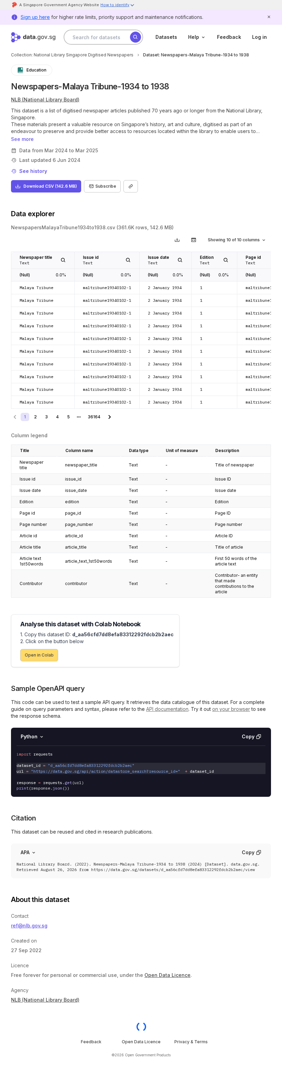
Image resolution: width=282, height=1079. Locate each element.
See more (22, 139)
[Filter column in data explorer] (63, 260)
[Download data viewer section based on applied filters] (177, 240)
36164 (94, 416)
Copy (248, 736)
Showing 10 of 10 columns (234, 239)
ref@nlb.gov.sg (29, 925)
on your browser (231, 709)
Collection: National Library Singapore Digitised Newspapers (72, 54)
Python (29, 736)
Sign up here (35, 17)
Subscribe (105, 186)
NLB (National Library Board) (45, 99)
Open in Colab (39, 655)
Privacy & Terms (191, 1041)
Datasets (166, 37)
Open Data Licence (167, 975)
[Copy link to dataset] (130, 186)
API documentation (167, 709)
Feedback (229, 37)
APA (25, 852)
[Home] (33, 37)
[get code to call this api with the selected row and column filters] (193, 240)
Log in (259, 37)
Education (36, 70)
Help (193, 37)
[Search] (135, 37)
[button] (117, 5)
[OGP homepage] (141, 1027)
